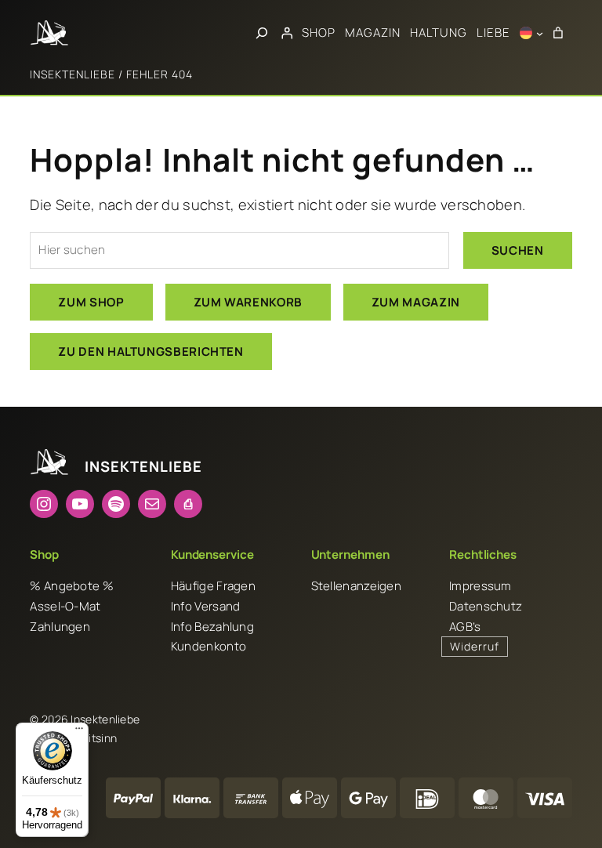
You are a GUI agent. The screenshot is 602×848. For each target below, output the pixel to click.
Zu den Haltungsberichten (150, 351)
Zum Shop (91, 302)
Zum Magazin (416, 302)
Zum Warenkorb (248, 302)
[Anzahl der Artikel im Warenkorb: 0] (557, 33)
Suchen (517, 250)
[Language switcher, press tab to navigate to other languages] (532, 33)
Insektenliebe (72, 74)
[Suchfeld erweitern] (262, 33)
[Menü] (79, 732)
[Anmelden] (287, 33)
